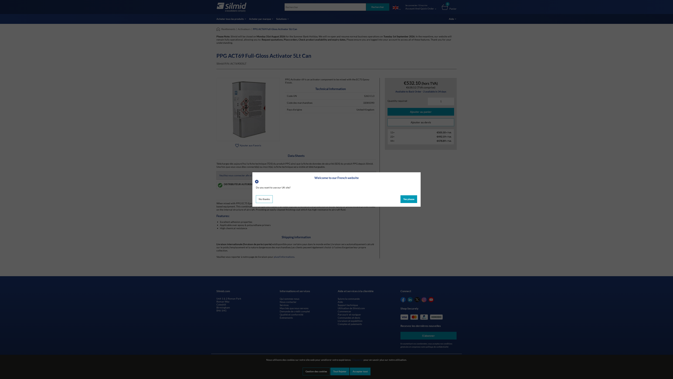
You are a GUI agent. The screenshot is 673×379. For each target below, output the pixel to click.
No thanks (264, 199)
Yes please (408, 199)
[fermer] (257, 181)
